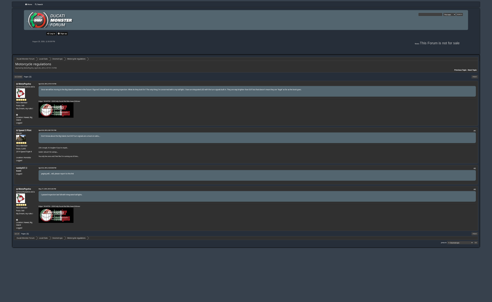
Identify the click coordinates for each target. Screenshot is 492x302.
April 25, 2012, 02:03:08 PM (47, 168)
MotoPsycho (24, 83)
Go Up (17, 234)
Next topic (472, 70)
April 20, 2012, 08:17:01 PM (47, 130)
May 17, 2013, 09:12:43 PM (47, 189)
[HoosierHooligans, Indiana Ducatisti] (17, 114)
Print (475, 77)
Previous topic (460, 70)
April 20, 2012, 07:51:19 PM (47, 84)
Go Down (18, 77)
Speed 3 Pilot (24, 130)
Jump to (443, 242)
